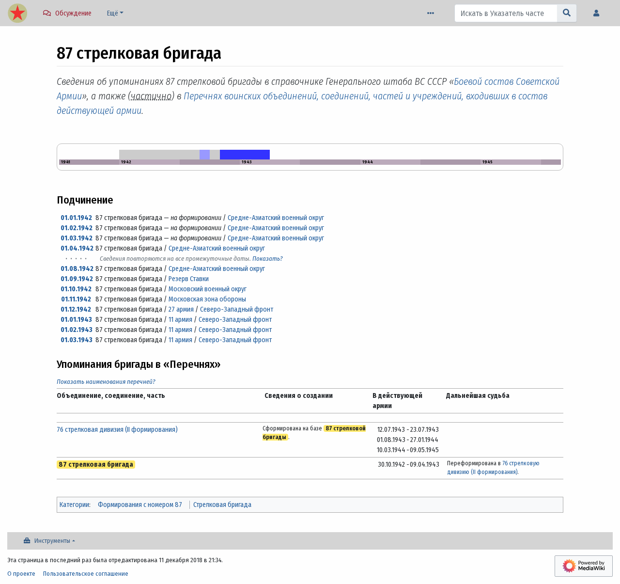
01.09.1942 (77, 279)
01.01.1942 (76, 218)
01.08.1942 (77, 269)
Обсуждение (73, 13)
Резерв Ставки (189, 279)
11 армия (180, 320)
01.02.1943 (77, 330)
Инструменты (52, 540)
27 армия (181, 309)
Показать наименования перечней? (106, 381)
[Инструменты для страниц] (432, 13)
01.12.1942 (76, 309)
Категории (74, 505)
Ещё (112, 13)
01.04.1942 (77, 248)
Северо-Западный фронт (236, 309)
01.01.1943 (76, 320)
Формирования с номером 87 (140, 505)
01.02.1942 (77, 228)
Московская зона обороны (207, 299)
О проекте (21, 573)
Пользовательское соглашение (85, 573)
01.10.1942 (76, 289)
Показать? (267, 258)
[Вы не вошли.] (598, 13)
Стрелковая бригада (222, 505)
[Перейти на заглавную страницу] (17, 14)
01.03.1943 (77, 340)
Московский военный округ (208, 289)
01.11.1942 (76, 299)
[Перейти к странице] (567, 13)
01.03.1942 (77, 238)
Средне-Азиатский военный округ (276, 218)
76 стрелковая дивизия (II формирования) (117, 430)
